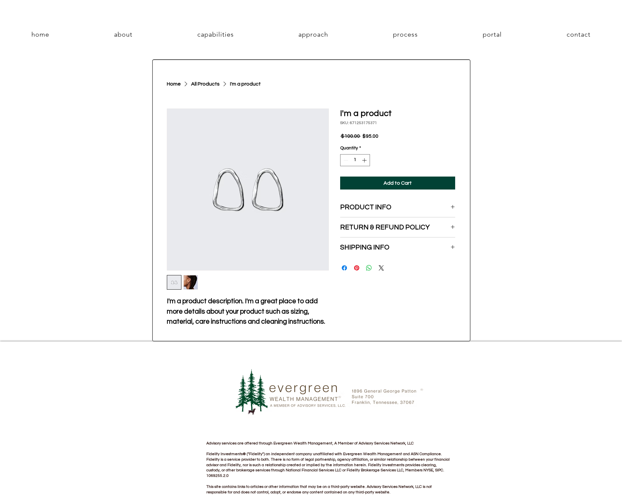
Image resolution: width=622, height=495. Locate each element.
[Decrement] (345, 160)
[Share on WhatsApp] (369, 268)
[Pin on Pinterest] (357, 268)
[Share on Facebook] (344, 268)
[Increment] (365, 160)
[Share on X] (381, 268)
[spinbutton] (355, 160)
